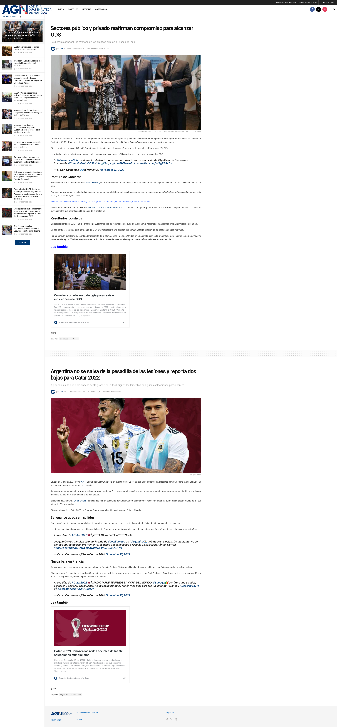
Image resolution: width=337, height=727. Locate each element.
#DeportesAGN (189, 585)
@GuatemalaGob (67, 160)
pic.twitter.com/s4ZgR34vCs (154, 163)
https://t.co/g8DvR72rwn (69, 547)
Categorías (101, 9)
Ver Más (22, 242)
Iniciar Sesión (330, 2)
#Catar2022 (79, 535)
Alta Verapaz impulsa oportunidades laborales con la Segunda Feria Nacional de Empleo (28, 228)
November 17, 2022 (112, 169)
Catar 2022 (76, 695)
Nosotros (73, 9)
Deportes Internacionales (110, 392)
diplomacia (65, 339)
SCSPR (79, 719)
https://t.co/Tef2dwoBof (120, 163)
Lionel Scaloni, (81, 501)
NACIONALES (104, 49)
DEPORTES (94, 392)
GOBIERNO (93, 49)
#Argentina (137, 541)
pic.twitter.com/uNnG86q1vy (76, 588)
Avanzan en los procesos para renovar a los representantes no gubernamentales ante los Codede (28, 159)
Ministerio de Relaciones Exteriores (105, 207)
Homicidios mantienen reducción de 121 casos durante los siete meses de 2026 (27, 144)
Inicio (61, 9)
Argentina (64, 695)
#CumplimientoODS (80, 163)
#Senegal (159, 582)
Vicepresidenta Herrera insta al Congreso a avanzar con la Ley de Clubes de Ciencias (28, 112)
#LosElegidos (116, 541)
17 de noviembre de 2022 (76, 49)
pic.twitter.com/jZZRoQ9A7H (104, 547)
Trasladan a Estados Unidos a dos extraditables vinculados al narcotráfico (28, 63)
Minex (75, 339)
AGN (61, 49)
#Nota (96, 163)
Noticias (86, 9)
